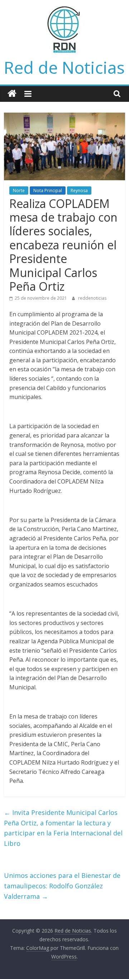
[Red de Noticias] (12, 93)
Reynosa (79, 190)
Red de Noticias (64, 67)
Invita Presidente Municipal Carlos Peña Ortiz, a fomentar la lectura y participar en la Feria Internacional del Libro (63, 828)
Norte (19, 190)
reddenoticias (92, 298)
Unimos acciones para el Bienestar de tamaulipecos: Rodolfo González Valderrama (62, 886)
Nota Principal (47, 190)
